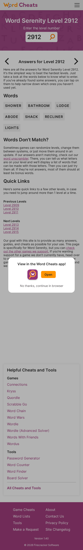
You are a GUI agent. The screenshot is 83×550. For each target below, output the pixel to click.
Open (48, 274)
